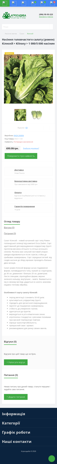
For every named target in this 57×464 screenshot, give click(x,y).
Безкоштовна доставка (25, 181)
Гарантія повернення (24, 206)
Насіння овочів (11, 33)
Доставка (19, 170)
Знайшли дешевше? (31, 148)
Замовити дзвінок (46, 17)
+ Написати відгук (16, 362)
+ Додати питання (16, 396)
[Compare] (52, 127)
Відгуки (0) (9, 227)
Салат (22, 33)
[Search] (51, 26)
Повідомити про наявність (21, 155)
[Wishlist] (46, 127)
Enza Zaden (19, 135)
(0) (26, 127)
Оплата (17, 192)
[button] (23, 3)
